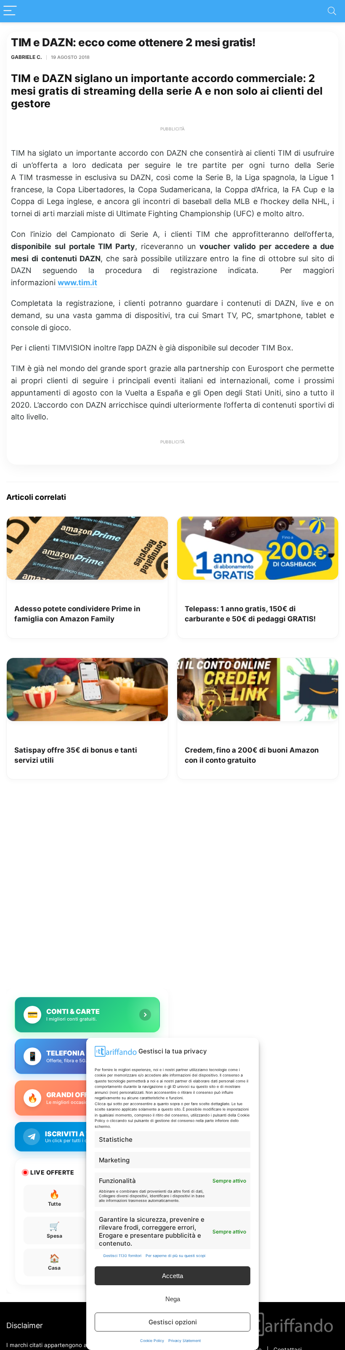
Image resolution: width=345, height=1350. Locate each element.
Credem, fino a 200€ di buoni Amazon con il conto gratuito (252, 755)
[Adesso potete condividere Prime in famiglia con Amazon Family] (87, 522)
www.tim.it (77, 282)
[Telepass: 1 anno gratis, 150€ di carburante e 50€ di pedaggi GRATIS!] (257, 522)
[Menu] (10, 11)
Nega (172, 1298)
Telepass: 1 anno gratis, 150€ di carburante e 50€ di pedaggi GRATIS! (250, 614)
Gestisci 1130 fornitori (122, 1255)
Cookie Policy (152, 1340)
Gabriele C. (26, 57)
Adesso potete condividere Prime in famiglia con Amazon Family (77, 614)
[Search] (332, 11)
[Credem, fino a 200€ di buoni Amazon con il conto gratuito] (257, 664)
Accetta (172, 1275)
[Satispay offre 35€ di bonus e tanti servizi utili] (87, 664)
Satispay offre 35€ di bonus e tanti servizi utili (75, 755)
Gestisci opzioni (173, 1322)
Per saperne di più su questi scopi (175, 1255)
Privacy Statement (184, 1340)
